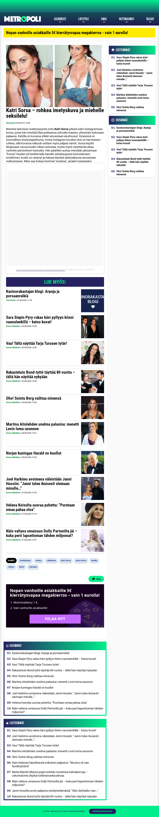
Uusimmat (16, 646)
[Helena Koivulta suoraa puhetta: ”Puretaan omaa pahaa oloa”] (92, 514)
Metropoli (10, 123)
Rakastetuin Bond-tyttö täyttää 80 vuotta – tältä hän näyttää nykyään (40, 374)
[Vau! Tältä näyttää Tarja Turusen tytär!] (92, 352)
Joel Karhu (11, 300)
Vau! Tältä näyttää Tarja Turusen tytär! (36, 343)
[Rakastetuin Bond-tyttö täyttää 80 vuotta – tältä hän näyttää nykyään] (92, 381)
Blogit (150, 19)
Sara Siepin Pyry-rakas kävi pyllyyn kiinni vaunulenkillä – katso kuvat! (40, 319)
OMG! (104, 19)
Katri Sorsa (66, 560)
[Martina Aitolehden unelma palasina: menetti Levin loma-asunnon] (92, 433)
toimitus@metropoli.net (102, 811)
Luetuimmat (17, 723)
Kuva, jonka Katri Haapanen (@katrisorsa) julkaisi (40, 269)
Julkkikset (60, 19)
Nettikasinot (126, 19)
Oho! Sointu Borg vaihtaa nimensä (33, 398)
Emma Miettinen (13, 326)
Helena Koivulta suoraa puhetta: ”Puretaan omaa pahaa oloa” (40, 507)
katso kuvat (81, 560)
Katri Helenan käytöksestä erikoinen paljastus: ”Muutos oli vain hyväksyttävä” (50, 764)
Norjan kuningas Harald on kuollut (33, 453)
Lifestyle (83, 19)
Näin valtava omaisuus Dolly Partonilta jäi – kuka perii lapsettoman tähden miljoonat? (41, 533)
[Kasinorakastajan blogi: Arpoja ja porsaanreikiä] (93, 300)
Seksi (21, 567)
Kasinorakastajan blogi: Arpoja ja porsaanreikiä (32, 293)
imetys (39, 560)
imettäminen (25, 560)
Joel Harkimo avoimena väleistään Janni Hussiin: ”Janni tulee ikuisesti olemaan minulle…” (39, 484)
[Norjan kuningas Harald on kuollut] (92, 462)
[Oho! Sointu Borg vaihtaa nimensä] (92, 407)
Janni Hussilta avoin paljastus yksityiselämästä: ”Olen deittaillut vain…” (55, 790)
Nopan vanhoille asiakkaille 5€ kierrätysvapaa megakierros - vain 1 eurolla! (67, 32)
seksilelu (33, 567)
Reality (94, 560)
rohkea (11, 567)
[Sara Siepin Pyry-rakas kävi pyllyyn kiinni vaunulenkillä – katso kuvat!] (92, 326)
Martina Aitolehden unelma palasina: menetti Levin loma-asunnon (42, 426)
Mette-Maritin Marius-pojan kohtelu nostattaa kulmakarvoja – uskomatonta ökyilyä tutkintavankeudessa (50, 773)
